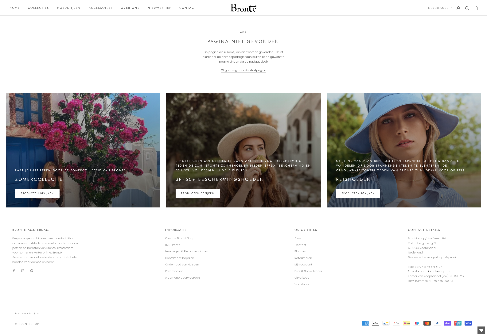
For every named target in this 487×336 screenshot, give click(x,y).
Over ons (130, 8)
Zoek (297, 238)
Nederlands (438, 8)
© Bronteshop (27, 324)
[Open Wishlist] (481, 330)
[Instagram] (22, 270)
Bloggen (300, 251)
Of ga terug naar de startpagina (243, 70)
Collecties (38, 8)
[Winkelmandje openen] (475, 8)
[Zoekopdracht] (467, 8)
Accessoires (101, 8)
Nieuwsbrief (159, 8)
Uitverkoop (302, 278)
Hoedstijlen (69, 8)
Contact (187, 8)
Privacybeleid (174, 271)
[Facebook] (13, 270)
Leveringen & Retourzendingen (186, 251)
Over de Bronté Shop (179, 238)
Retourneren (303, 258)
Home (15, 8)
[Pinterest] (31, 270)
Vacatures (301, 284)
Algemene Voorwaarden (182, 278)
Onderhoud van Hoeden (182, 264)
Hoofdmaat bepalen (179, 258)
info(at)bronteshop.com (435, 271)
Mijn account (303, 264)
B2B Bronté (172, 245)
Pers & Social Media (308, 271)
